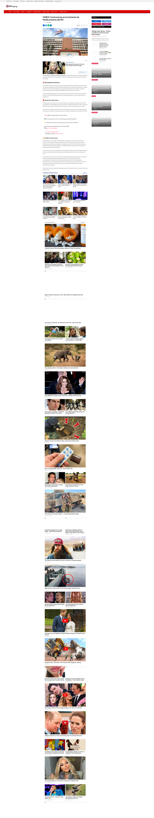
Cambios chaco (9, 1)
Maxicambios (22, 1)
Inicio (10, 11)
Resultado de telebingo (49, 1)
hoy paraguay (95, 63)
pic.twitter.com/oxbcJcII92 (52, 131)
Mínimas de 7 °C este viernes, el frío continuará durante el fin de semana (101, 89)
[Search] (148, 11)
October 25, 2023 (59, 133)
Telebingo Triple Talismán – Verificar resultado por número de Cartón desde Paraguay (101, 32)
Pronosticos (94, 79)
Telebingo (29, 11)
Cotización (16, 11)
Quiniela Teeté (63, 11)
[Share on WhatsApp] (48, 25)
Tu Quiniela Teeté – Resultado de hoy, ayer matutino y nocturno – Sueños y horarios (104, 44)
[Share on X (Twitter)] (46, 25)
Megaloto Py (54, 11)
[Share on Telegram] (51, 25)
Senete (23, 11)
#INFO (46, 115)
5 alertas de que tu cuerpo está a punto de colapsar (101, 73)
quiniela (93, 96)
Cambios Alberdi (16, 1)
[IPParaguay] (12, 6)
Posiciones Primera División (39, 1)
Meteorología (37, 11)
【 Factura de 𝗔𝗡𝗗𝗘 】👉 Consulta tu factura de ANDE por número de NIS (105, 53)
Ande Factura (46, 11)
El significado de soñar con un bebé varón (100, 122)
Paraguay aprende (29, 1)
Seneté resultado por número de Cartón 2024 (105, 59)
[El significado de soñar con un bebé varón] (101, 119)
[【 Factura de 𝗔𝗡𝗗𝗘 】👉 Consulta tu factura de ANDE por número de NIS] (95, 53)
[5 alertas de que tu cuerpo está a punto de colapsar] (101, 70)
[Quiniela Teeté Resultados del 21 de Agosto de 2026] (101, 102)
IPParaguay (49, 22)
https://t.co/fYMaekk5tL (51, 128)
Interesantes (94, 112)
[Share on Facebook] (44, 25)
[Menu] (6, 12)
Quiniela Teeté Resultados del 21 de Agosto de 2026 (101, 105)
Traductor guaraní (58, 1)
